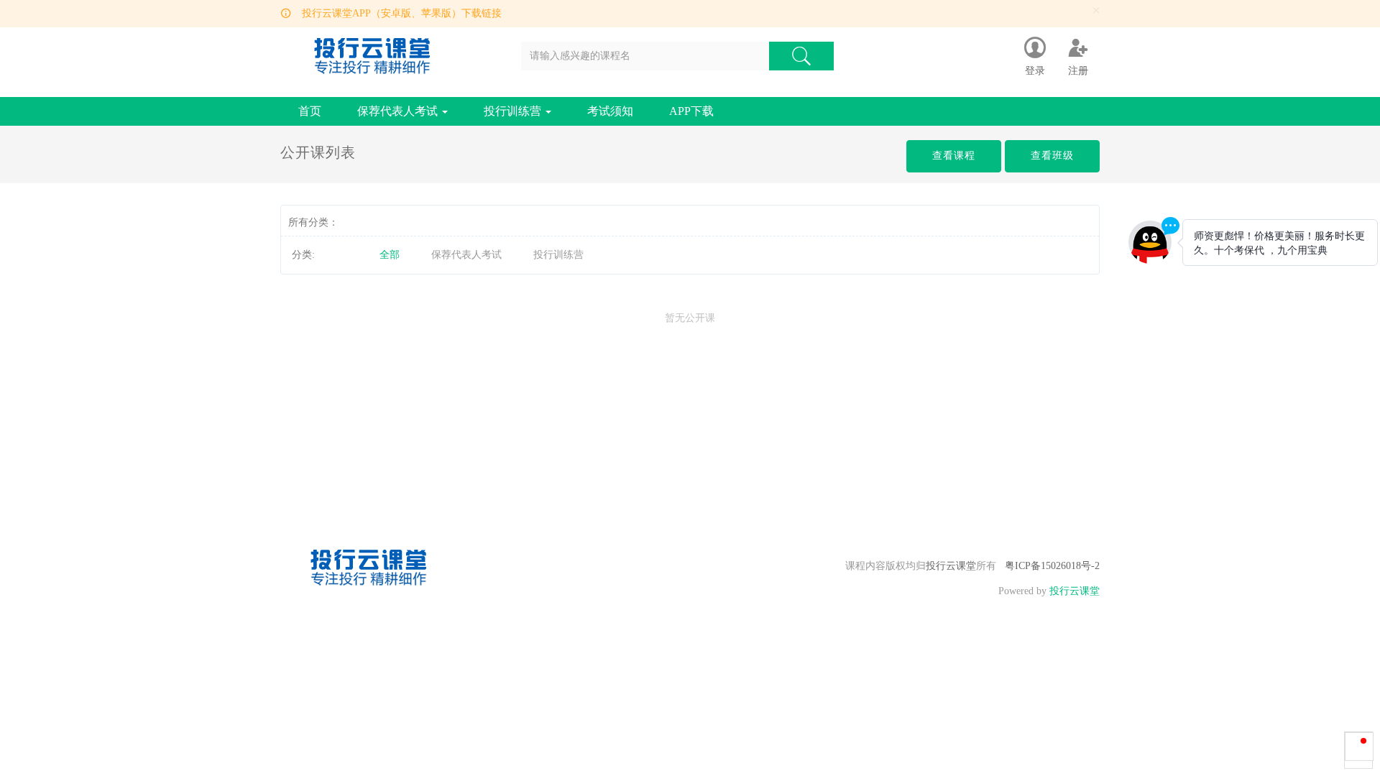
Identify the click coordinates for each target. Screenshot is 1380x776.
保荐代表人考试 (399, 111)
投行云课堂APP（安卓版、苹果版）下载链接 (402, 13)
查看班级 (1052, 155)
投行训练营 (514, 111)
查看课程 (953, 155)
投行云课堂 (951, 565)
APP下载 (691, 111)
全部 (390, 254)
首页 (309, 111)
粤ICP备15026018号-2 (1052, 565)
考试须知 (610, 111)
